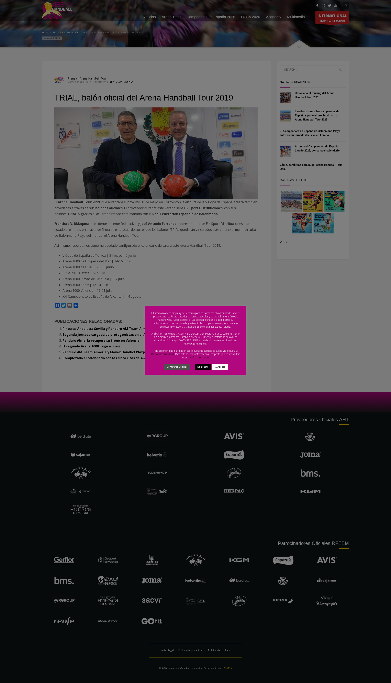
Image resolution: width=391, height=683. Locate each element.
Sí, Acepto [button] (219, 366)
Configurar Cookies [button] (177, 366)
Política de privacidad (162, 354)
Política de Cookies (200, 357)
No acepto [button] (203, 366)
